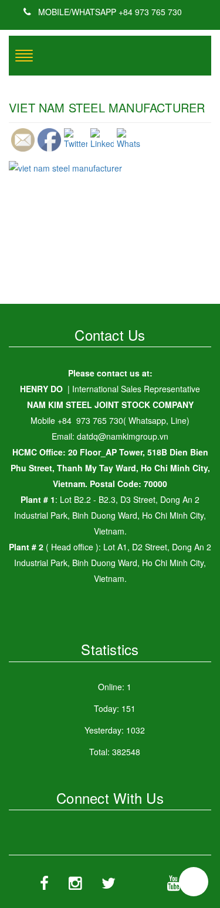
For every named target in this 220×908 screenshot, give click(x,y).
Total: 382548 (114, 752)
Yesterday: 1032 (114, 730)
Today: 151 (115, 708)
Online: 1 (114, 687)
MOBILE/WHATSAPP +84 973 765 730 (109, 12)
